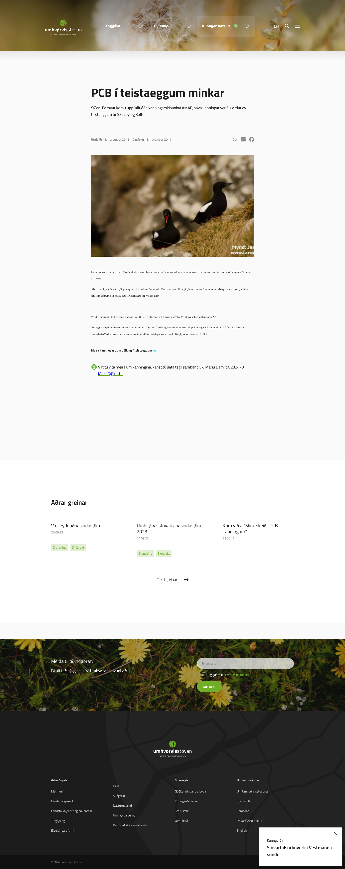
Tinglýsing (58, 820)
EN (276, 26)
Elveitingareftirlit (62, 830)
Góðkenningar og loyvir (190, 791)
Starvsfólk (182, 811)
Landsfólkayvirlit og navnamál (71, 811)
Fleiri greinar (167, 579)
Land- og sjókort (62, 801)
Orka (116, 786)
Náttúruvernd (122, 805)
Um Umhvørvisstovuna (252, 791)
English (242, 830)
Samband (243, 811)
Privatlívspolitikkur (250, 820)
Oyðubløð (181, 820)
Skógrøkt (119, 796)
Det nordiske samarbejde (130, 825)
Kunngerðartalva (186, 801)
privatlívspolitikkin (236, 674)
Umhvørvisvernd (124, 815)
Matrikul (57, 791)
